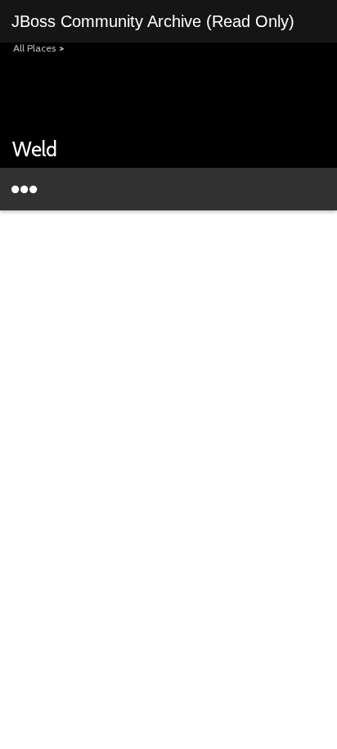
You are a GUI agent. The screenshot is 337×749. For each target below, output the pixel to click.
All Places (34, 48)
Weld (34, 149)
